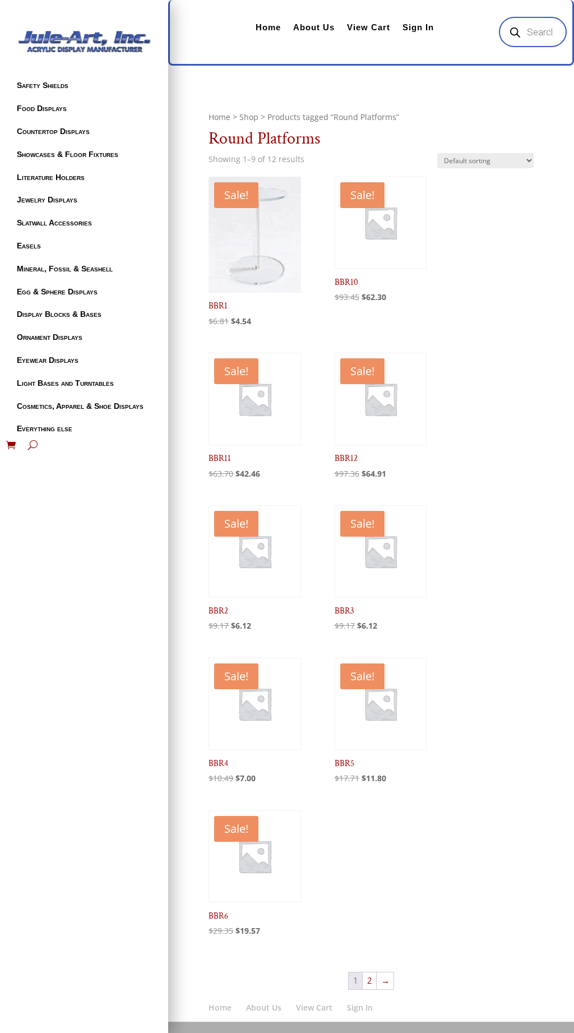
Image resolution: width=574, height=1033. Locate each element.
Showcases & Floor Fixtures (67, 154)
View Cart (368, 27)
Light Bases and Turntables (65, 383)
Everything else (44, 428)
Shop (248, 117)
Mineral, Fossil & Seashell (65, 268)
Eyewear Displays (47, 360)
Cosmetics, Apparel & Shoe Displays (80, 406)
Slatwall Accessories (54, 222)
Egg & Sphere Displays (57, 291)
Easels (29, 245)
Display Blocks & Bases (59, 314)
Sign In (418, 27)
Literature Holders (51, 177)
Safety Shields (42, 85)
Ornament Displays (49, 337)
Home (268, 27)
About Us (314, 27)
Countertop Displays (53, 131)
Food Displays (42, 108)
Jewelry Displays (47, 199)
